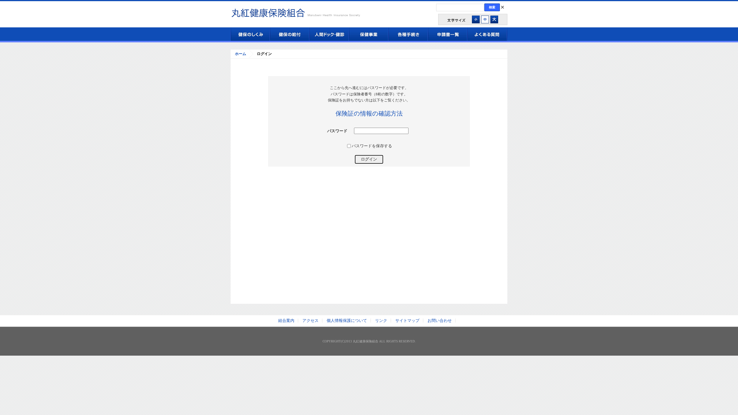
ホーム (240, 54)
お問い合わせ (440, 320)
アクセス (310, 320)
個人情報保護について (347, 320)
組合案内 (286, 320)
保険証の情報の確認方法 (369, 113)
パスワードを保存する (372, 146)
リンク (381, 320)
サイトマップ (407, 320)
